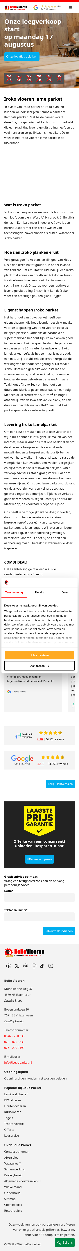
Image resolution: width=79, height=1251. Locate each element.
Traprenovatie (14, 1124)
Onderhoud (12, 1193)
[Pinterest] (25, 966)
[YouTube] (50, 966)
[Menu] (70, 7)
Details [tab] (39, 592)
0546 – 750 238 (14, 1036)
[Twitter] (17, 966)
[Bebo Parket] (15, 8)
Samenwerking (14, 1169)
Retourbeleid (13, 1211)
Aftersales (11, 1157)
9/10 (40, 739)
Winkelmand (13, 1187)
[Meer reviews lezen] (24, 736)
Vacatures (11, 1163)
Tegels (8, 1118)
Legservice (11, 1136)
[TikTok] (42, 966)
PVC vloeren (12, 1100)
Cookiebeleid (13, 1205)
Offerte (9, 1130)
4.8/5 (40, 763)
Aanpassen (37, 665)
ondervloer (32, 1235)
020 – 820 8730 (14, 1042)
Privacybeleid (13, 1175)
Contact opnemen (16, 1152)
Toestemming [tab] (14, 592)
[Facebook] (8, 966)
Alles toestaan (39, 655)
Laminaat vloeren (16, 1094)
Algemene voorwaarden (21, 1181)
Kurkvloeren (12, 1112)
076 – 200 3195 (14, 1048)
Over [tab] (65, 592)
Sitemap (10, 1199)
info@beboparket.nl (18, 1063)
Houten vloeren (15, 1106)
